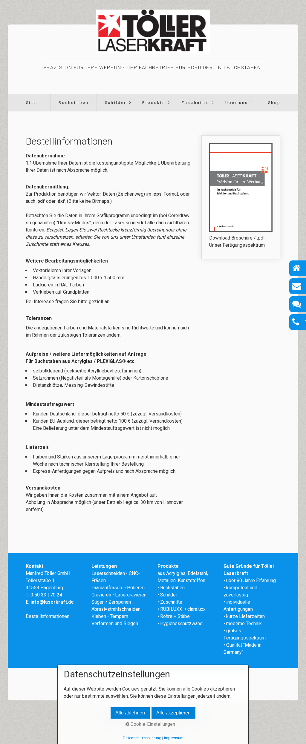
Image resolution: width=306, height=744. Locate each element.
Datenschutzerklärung (142, 738)
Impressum (173, 738)
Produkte (153, 102)
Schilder (115, 102)
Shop (274, 102)
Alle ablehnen (130, 712)
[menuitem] (32, 102)
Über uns (236, 102)
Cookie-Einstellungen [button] (152, 724)
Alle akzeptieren (173, 712)
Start (32, 102)
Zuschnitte (195, 102)
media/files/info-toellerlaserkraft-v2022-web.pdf (241, 197)
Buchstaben (74, 102)
